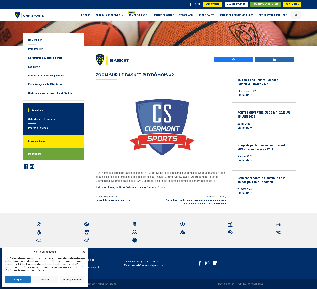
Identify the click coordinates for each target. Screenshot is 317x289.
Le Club (85, 15)
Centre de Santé (163, 15)
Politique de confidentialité (250, 283)
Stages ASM (186, 15)
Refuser (45, 279)
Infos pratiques (36, 141)
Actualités (292, 4)
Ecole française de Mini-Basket (46, 84)
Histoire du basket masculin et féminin (50, 93)
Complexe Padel (138, 15)
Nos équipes (35, 40)
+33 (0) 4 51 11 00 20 (148, 261)
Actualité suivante (215, 196)
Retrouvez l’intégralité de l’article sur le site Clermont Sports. (131, 187)
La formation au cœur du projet (45, 57)
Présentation (35, 48)
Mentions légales (226, 283)
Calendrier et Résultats (41, 119)
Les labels (34, 66)
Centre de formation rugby (236, 15)
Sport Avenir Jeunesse (273, 15)
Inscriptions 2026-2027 (265, 4)
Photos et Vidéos (38, 128)
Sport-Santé (206, 15)
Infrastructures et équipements (46, 75)
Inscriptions (35, 153)
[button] (83, 251)
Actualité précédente (108, 196)
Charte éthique (236, 4)
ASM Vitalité (212, 4)
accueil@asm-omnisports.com (147, 265)
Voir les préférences (72, 279)
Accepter (17, 279)
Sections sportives (108, 15)
